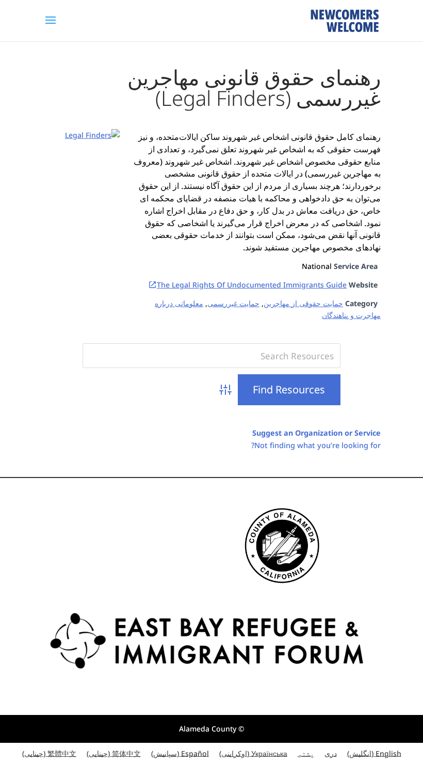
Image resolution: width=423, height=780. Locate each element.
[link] (345, 20)
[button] (50, 26)
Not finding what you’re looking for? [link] (316, 445)
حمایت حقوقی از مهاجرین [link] (303, 303)
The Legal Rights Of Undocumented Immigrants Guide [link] (252, 285)
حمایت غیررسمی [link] (233, 303)
